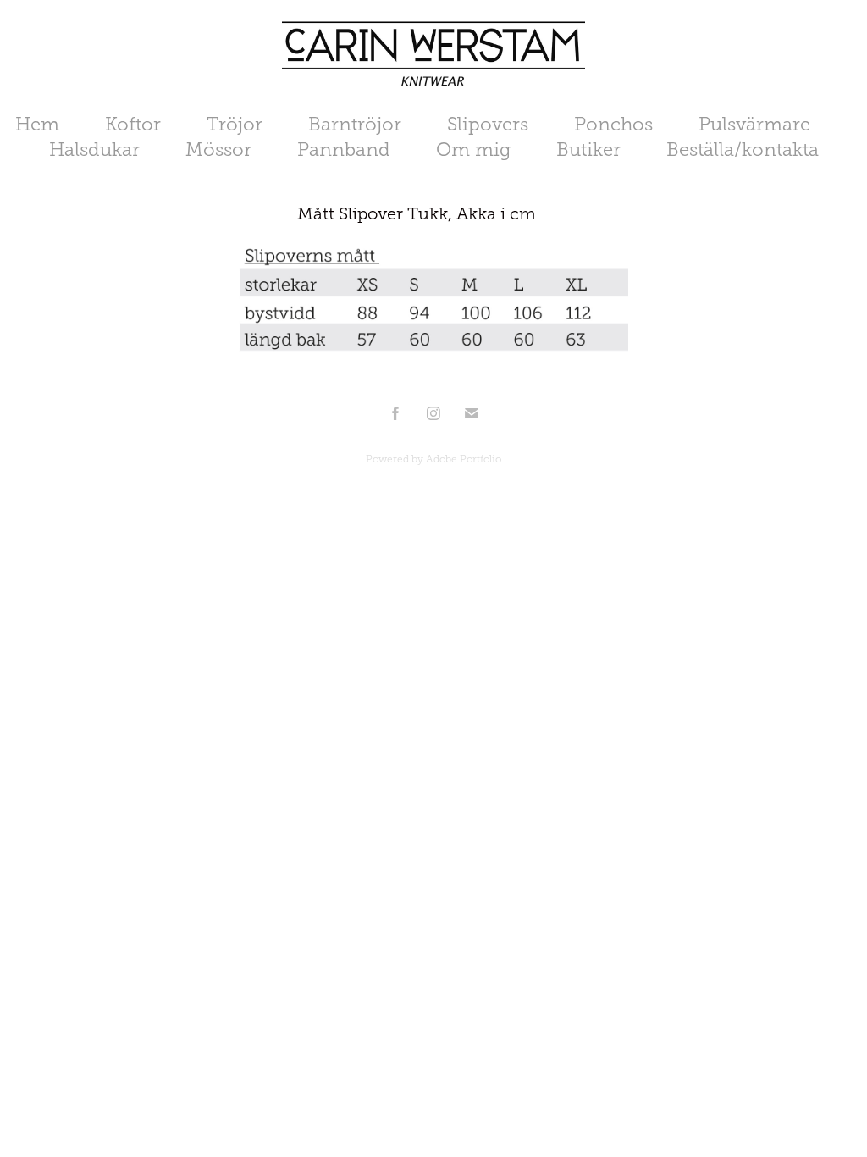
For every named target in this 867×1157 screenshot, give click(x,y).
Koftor (133, 124)
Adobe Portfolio (463, 459)
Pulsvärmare (754, 124)
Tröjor (234, 124)
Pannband (343, 149)
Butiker (588, 149)
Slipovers (487, 124)
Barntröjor (354, 124)
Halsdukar (94, 149)
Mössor (218, 149)
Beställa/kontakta (742, 149)
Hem (37, 124)
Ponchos (613, 124)
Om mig (473, 149)
